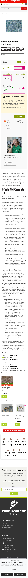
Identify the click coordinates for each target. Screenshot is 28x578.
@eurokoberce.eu (8, 552)
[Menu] (25, 3)
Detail (4, 396)
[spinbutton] (7, 78)
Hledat (24, 8)
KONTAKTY (4, 531)
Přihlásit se (14, 493)
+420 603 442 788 (8, 162)
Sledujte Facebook (8, 545)
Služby (19, 558)
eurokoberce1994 (8, 547)
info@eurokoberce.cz (10, 165)
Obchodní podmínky (6, 527)
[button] (10, 77)
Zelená (15, 355)
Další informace (20, 566)
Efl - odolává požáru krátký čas (17, 361)
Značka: (4, 14)
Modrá (11, 355)
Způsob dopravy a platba (7, 525)
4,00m (11, 357)
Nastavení (13, 569)
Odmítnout (7, 574)
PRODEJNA (4, 523)
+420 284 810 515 (8, 543)
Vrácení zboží (5, 529)
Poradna (9, 558)
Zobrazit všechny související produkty (14, 430)
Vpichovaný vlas (14, 359)
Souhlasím (20, 574)
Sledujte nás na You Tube (10, 549)
